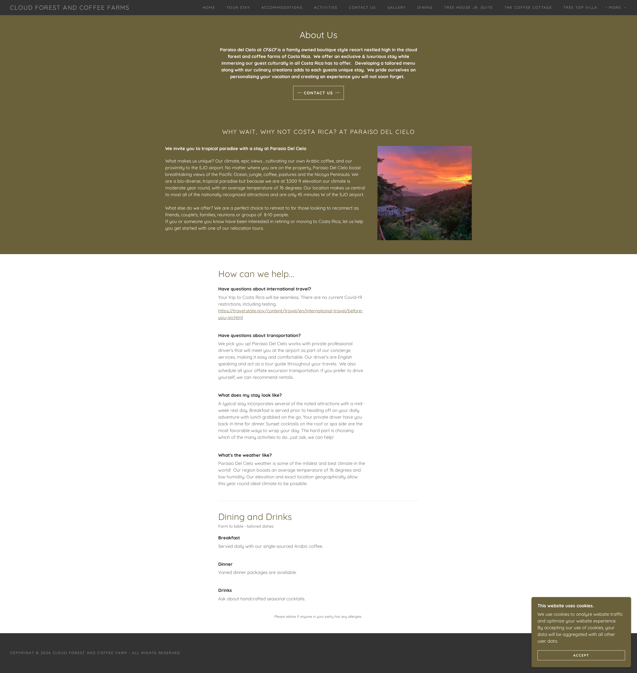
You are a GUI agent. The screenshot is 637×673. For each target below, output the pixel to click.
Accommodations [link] (282, 7)
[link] (69, 8)
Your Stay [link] (238, 7)
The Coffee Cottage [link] (528, 7)
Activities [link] (325, 7)
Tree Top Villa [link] (580, 7)
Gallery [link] (396, 7)
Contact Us (318, 92)
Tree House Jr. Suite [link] (468, 7)
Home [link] (209, 7)
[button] (616, 7)
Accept (581, 655)
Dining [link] (425, 7)
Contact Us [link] (362, 7)
